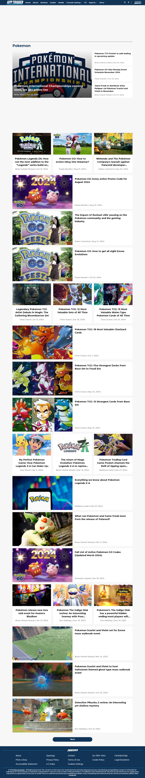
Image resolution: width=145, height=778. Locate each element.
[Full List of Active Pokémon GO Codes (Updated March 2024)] (72, 565)
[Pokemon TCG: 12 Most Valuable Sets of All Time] (72, 303)
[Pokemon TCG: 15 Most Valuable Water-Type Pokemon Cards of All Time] (113, 303)
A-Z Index (50, 764)
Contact (71, 755)
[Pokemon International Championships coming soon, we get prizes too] (52, 74)
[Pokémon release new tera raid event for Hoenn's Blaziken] (31, 604)
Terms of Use (74, 760)
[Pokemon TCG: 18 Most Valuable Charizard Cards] (72, 342)
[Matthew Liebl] (106, 470)
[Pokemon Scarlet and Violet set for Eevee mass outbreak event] (72, 643)
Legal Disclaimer (122, 760)
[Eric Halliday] (66, 620)
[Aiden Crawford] (106, 169)
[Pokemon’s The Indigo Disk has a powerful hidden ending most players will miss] (113, 604)
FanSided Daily (121, 755)
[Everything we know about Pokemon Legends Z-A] (72, 493)
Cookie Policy (98, 760)
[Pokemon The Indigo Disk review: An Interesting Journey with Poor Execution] (72, 604)
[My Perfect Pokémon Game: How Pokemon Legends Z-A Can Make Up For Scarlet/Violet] (31, 454)
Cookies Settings (75, 764)
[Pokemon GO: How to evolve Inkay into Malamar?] (72, 153)
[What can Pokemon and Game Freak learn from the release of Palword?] (72, 529)
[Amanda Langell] (83, 578)
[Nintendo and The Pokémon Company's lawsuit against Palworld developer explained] (113, 153)
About (18, 755)
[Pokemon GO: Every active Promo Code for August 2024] (72, 192)
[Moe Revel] (25, 470)
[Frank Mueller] (100, 79)
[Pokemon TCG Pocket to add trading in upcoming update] (113, 58)
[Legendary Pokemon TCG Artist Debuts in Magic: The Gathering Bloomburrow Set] (31, 303)
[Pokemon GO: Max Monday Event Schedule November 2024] (113, 74)
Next (72, 739)
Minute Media (19, 770)
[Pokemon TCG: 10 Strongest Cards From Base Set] (72, 415)
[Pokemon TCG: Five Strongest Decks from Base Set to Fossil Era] (72, 378)
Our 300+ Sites (99, 755)
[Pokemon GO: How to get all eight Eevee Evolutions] (72, 264)
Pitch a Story (21, 760)
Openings (50, 755)
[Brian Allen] (19, 94)
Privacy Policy (52, 760)
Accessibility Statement (26, 764)
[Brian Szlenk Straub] (103, 63)
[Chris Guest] (25, 319)
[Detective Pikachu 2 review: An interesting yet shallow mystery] (72, 715)
